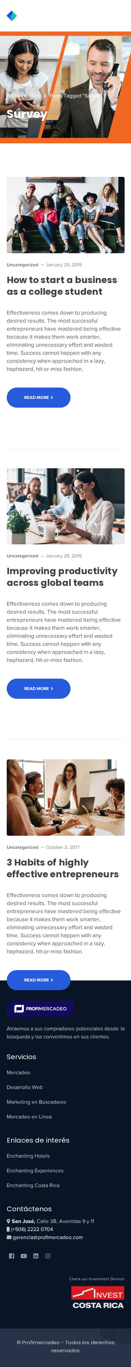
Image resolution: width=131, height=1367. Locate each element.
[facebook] (12, 1256)
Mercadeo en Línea (29, 1117)
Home (14, 96)
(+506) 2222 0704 (32, 1229)
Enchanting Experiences (35, 1171)
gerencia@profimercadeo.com (47, 1237)
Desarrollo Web (25, 1087)
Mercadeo (18, 1073)
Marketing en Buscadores (36, 1102)
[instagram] (48, 1256)
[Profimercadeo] (30, 15)
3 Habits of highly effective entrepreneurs (63, 868)
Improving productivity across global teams (62, 577)
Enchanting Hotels (28, 1156)
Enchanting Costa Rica (33, 1185)
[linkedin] (36, 1256)
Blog (35, 96)
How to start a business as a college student (62, 286)
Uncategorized (22, 264)
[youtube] (24, 1256)
